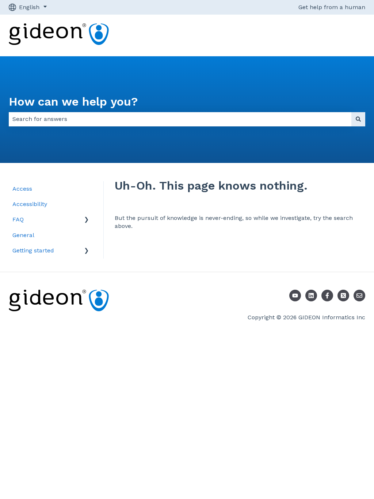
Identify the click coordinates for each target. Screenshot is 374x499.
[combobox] (180, 119)
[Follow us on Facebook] (327, 295)
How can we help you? (73, 101)
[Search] (358, 119)
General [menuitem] (23, 235)
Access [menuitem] (22, 188)
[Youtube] (295, 295)
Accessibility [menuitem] (29, 204)
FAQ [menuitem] (18, 219)
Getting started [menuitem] (33, 250)
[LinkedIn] (311, 295)
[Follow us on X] (343, 295)
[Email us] (359, 295)
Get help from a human (331, 7)
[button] (86, 220)
